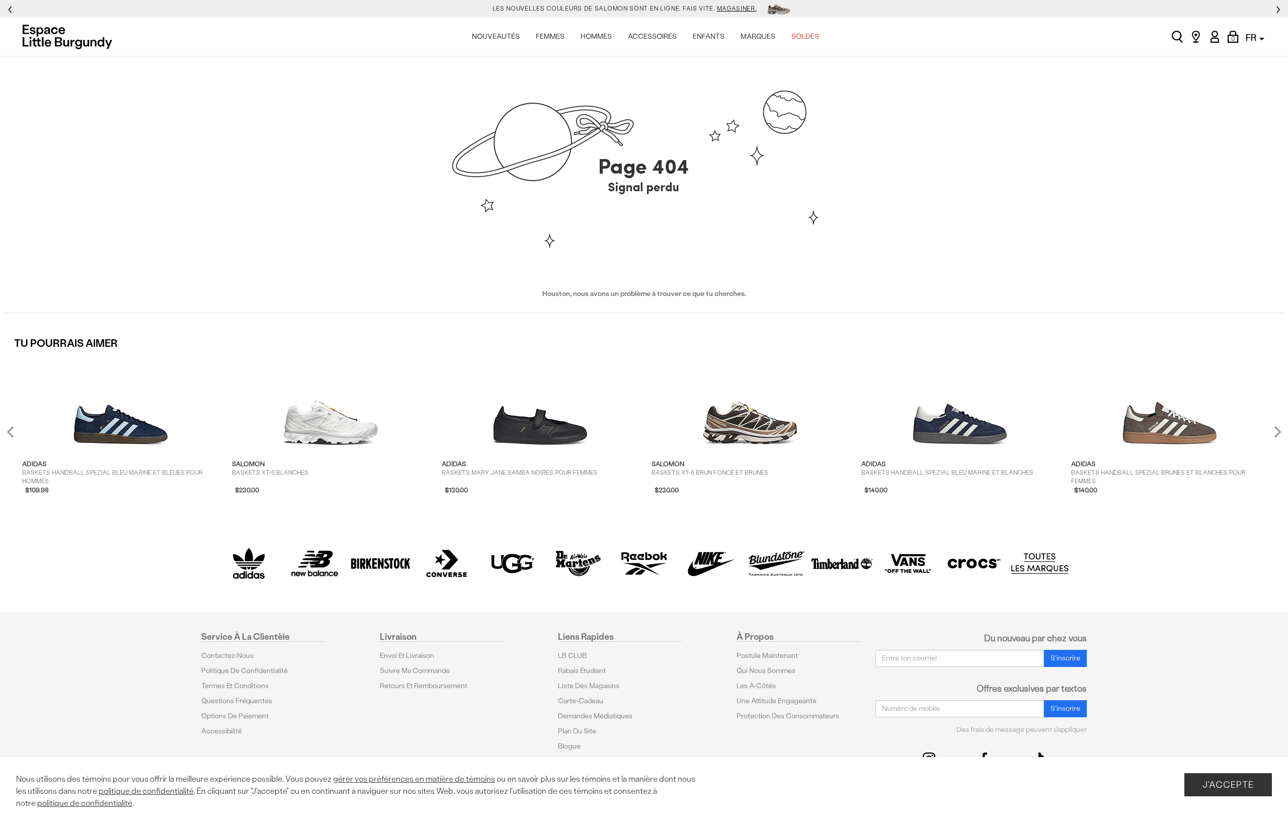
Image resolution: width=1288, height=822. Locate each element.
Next (1275, 431)
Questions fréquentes (236, 701)
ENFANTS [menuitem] (709, 36)
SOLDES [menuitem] (805, 36)
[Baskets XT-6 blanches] (330, 402)
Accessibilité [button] (221, 731)
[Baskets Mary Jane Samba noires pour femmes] (540, 402)
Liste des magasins (588, 686)
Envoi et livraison (407, 655)
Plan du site (577, 731)
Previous (17, 435)
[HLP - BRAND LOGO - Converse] (446, 563)
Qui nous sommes (766, 670)
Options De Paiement (235, 716)
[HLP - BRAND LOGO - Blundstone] (776, 563)
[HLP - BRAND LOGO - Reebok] (644, 563)
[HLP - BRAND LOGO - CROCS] (974, 563)
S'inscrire (1065, 658)
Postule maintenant (767, 655)
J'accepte (1228, 784)
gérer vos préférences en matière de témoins (414, 779)
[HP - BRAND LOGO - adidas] (249, 563)
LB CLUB (572, 655)
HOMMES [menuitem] (596, 36)
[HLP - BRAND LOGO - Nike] (710, 563)
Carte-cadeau (580, 701)
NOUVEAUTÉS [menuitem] (496, 36)
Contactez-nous (227, 655)
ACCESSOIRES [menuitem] (652, 36)
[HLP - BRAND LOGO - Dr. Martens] (578, 563)
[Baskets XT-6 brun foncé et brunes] (750, 402)
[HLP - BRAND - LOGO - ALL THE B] (1040, 563)
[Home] (70, 37)
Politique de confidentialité (244, 670)
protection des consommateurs (788, 716)
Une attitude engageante (777, 701)
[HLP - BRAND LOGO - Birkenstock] (381, 563)
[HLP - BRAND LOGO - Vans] (908, 563)
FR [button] (1252, 37)
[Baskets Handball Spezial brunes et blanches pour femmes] (1169, 402)
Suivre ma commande (415, 670)
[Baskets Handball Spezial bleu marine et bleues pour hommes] (120, 402)
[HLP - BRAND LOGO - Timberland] (842, 563)
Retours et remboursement (423, 686)
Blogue (569, 746)
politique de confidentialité (146, 791)
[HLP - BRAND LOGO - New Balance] (315, 563)
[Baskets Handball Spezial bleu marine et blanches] (960, 402)
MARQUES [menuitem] (758, 36)
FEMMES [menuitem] (550, 36)
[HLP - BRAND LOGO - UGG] (512, 563)
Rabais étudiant (582, 670)
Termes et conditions (235, 686)
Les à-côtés (756, 686)
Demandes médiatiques (595, 716)
